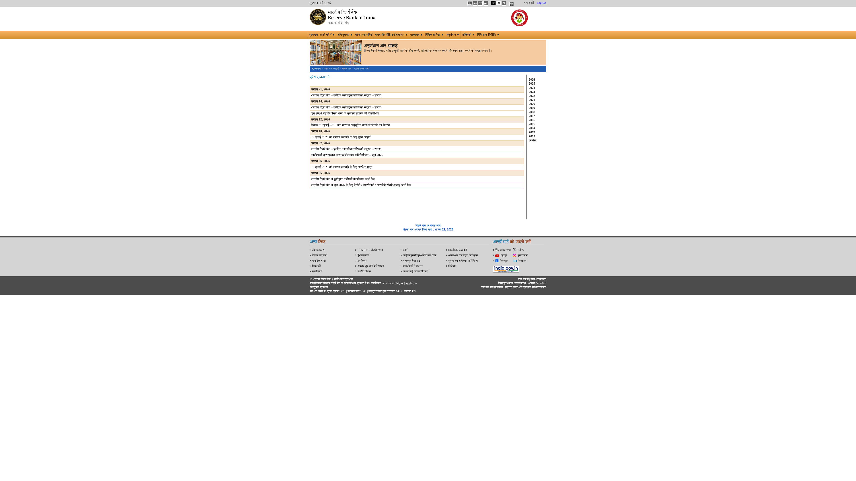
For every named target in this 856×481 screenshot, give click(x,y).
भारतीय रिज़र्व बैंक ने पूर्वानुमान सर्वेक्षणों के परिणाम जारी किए (343, 179)
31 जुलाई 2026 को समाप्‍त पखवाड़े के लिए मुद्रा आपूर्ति (340, 137)
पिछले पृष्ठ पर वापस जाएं (428, 225)
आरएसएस (505, 250)
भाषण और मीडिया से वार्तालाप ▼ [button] (391, 34)
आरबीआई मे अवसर (413, 266)
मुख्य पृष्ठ (313, 34)
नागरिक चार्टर (319, 260)
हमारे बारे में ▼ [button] (327, 34)
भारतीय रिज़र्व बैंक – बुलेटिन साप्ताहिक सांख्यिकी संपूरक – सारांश (346, 95)
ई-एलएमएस (363, 255)
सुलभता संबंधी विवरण (492, 287)
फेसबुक (504, 260)
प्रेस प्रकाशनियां (363, 34)
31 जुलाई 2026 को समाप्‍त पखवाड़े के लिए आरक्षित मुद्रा (341, 167)
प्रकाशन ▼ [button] (416, 34)
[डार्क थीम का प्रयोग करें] (493, 3)
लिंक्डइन (522, 260)
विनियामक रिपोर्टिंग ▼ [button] (488, 34)
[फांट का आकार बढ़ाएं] (475, 3)
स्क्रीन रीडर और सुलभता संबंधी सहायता (525, 287)
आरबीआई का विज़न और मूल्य (463, 255)
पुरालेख (532, 140)
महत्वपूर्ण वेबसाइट (411, 260)
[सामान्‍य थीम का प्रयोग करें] (498, 3)
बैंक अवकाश (318, 250)
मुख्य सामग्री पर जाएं (320, 2)
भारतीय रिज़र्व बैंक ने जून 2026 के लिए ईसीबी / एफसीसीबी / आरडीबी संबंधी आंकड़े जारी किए (361, 185)
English (541, 2)
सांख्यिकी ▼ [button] (468, 34)
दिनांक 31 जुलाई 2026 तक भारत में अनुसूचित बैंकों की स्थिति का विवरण (350, 125)
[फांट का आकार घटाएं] (486, 3)
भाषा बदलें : (529, 2)
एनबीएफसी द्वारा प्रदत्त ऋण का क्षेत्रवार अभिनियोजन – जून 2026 (347, 155)
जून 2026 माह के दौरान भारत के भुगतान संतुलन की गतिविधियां (345, 113)
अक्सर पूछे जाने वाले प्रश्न (371, 266)
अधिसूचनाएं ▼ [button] (345, 34)
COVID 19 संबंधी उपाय (370, 250)
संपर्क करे (317, 271)
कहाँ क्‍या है (523, 279)
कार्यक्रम (362, 260)
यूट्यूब (504, 255)
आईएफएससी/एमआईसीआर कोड (419, 255)
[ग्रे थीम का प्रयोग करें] (504, 3)
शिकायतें (316, 266)
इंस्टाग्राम (523, 255)
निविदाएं (452, 266)
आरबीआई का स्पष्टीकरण (415, 271)
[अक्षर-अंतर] (469, 3)
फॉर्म (405, 250)
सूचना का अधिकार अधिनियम (463, 260)
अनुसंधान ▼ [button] (452, 34)
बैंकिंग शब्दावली (319, 255)
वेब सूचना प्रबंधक (319, 287)
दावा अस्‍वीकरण (538, 279)
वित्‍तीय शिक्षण (364, 271)
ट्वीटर (521, 250)
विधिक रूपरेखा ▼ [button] (434, 34)
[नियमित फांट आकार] (480, 3)
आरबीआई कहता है (457, 250)
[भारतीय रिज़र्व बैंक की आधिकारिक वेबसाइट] (343, 16)
